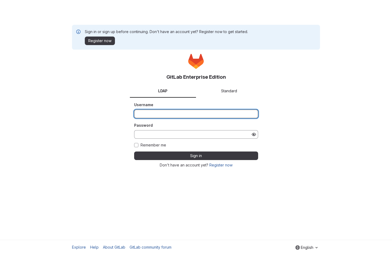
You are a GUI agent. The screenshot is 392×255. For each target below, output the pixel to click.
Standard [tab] (229, 91)
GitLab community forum (150, 247)
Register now (221, 165)
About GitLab (114, 247)
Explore (79, 247)
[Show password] (254, 134)
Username (143, 104)
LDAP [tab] (162, 91)
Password (143, 125)
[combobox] (306, 247)
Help (94, 247)
